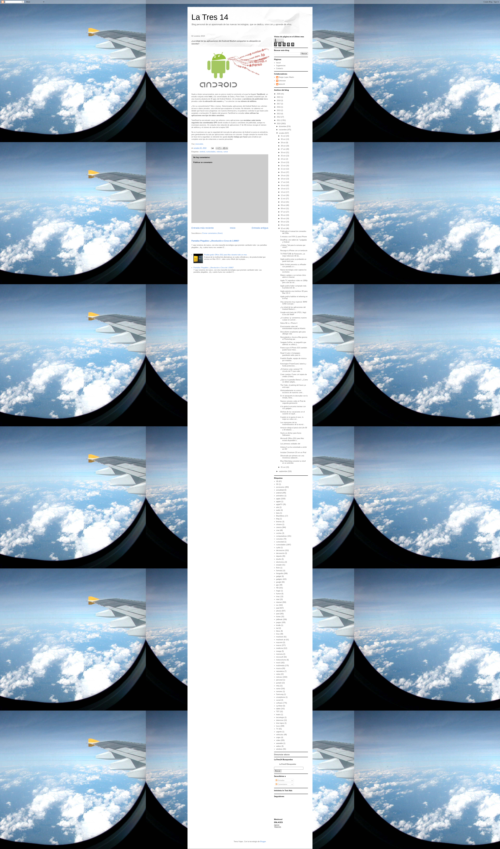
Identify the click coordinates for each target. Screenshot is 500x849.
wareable (279, 743)
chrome (279, 524)
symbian (279, 706)
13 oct (283, 192)
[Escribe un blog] (219, 148)
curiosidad (280, 542)
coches (279, 533)
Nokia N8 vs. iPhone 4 (288, 323)
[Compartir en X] (222, 148)
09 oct (283, 205)
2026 (279, 94)
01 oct (283, 467)
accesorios (280, 487)
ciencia (279, 527)
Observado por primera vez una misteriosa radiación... (292, 457)
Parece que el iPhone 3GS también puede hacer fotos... (293, 349)
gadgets (279, 579)
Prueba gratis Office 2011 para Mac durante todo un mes (225, 255)
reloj (277, 686)
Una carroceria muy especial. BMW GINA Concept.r (293, 303)
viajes (278, 737)
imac (278, 596)
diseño (278, 559)
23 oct (283, 162)
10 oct (283, 202)
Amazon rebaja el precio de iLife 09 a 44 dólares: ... (293, 429)
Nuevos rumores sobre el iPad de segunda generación (292, 402)
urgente (279, 732)
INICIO (276, 825)
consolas (279, 539)
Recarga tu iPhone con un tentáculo (293, 251)
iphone (278, 611)
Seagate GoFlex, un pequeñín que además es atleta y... (293, 343)
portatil (278, 683)
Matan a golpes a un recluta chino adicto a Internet (293, 276)
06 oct (283, 215)
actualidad (280, 490)
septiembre (283, 471)
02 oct (283, 228)
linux (278, 634)
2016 (279, 107)
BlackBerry (280, 516)
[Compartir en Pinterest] (227, 148)
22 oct (283, 166)
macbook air (280, 640)
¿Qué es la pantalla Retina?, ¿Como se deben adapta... (294, 381)
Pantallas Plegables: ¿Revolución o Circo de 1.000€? (215, 241)
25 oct (283, 156)
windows (279, 749)
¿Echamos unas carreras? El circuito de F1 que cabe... (291, 370)
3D (277, 481)
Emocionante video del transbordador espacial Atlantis (292, 328)
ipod (277, 614)
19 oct (283, 175)
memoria (279, 654)
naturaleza (280, 671)
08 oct (283, 208)
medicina (279, 648)
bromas (279, 522)
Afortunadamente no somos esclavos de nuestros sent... (292, 391)
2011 (279, 120)
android (202, 152)
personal (279, 680)
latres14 (282, 84)
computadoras (281, 536)
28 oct (283, 146)
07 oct (283, 212)
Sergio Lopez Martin (286, 77)
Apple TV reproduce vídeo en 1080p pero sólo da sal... (293, 282)
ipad (277, 608)
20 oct (283, 172)
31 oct (283, 136)
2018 (279, 100)
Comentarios (282, 784)
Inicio (232, 228)
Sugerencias (281, 66)
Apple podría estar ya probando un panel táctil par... (293, 260)
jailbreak (279, 619)
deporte (279, 556)
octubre (282, 133)
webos (278, 746)
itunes (278, 617)
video (278, 740)
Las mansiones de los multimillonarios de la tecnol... (292, 424)
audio (278, 510)
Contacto (279, 68)
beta (277, 513)
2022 (279, 97)
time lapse (280, 723)
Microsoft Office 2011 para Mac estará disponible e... (292, 439)
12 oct (283, 195)
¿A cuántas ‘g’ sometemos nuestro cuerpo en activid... (293, 319)
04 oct (283, 222)
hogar (278, 591)
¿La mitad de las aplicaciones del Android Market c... (293, 308)
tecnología (280, 717)
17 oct (283, 182)
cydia (278, 548)
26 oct (283, 152)
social (278, 700)
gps (277, 585)
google (278, 582)
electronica (280, 562)
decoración (280, 553)
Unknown (282, 81)
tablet (278, 709)
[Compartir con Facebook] (224, 148)
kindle (278, 625)
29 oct (283, 143)
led (277, 628)
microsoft (279, 657)
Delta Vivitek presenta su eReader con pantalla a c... (293, 266)
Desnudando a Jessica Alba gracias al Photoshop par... (293, 338)
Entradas (281, 780)
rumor (226, 152)
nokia (278, 674)
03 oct (283, 225)
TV (277, 729)
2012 (279, 117)
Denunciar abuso (282, 754)
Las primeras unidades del (290, 444)
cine (277, 530)
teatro (278, 714)
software (279, 703)
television (279, 720)
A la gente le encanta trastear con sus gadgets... (293, 407)
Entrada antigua (260, 228)
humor (278, 594)
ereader (279, 565)
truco (278, 726)
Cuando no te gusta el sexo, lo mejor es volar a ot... (291, 418)
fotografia (279, 573)
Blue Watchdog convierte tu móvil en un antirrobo (293, 462)
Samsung (279, 694)
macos (278, 645)
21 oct (283, 169)
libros (278, 631)
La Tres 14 (209, 17)
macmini (279, 642)
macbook (279, 637)
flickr (278, 568)
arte (277, 507)
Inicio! (278, 63)
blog (277, 519)
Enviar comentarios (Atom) (212, 233)
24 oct (283, 159)
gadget (278, 576)
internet (279, 602)
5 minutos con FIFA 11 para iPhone (293, 237)
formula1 (279, 571)
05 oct (283, 218)
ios (277, 605)
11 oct (283, 199)
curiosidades (211, 152)
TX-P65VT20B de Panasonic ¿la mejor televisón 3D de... (292, 255)
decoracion (280, 550)
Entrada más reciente (202, 228)
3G (277, 484)
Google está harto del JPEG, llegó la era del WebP (293, 313)
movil (278, 663)
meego (278, 651)
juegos (278, 622)
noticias (220, 152)
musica (279, 668)
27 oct (283, 149)
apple (278, 499)
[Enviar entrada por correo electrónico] (212, 148)
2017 (279, 104)
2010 (279, 124)
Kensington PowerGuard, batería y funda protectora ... (293, 365)
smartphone (280, 697)
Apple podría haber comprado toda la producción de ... (293, 287)
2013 (279, 114)
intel (277, 599)
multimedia (280, 666)
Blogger (263, 841)
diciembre (283, 126)
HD (277, 588)
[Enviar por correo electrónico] (217, 148)
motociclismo (281, 660)
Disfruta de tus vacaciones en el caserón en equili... (292, 413)
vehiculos (279, 735)
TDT (277, 711)
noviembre (283, 130)
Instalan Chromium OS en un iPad (293, 452)
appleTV (279, 504)
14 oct (283, 189)
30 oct (283, 139)
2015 (279, 110)
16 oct (283, 185)
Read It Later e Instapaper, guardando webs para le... (291, 354)
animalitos (280, 496)
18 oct (283, 179)
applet (278, 502)
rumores (279, 691)
